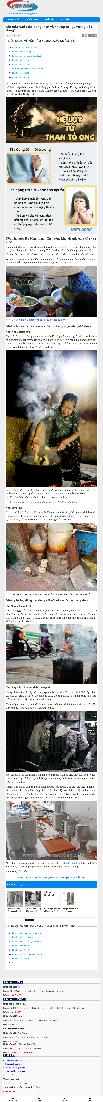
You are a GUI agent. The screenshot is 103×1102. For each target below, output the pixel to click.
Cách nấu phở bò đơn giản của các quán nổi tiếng (51, 877)
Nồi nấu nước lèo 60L (20, 60)
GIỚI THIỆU (33, 20)
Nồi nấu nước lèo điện (20, 77)
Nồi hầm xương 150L (20, 73)
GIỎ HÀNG (66, 20)
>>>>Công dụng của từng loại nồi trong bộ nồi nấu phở (36, 319)
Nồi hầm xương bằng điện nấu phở (26, 47)
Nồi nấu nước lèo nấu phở (22, 51)
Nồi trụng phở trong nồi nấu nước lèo (27, 69)
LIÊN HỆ (49, 20)
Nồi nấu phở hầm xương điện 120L (26, 56)
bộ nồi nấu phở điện (69, 863)
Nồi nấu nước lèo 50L (20, 64)
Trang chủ (14, 20)
